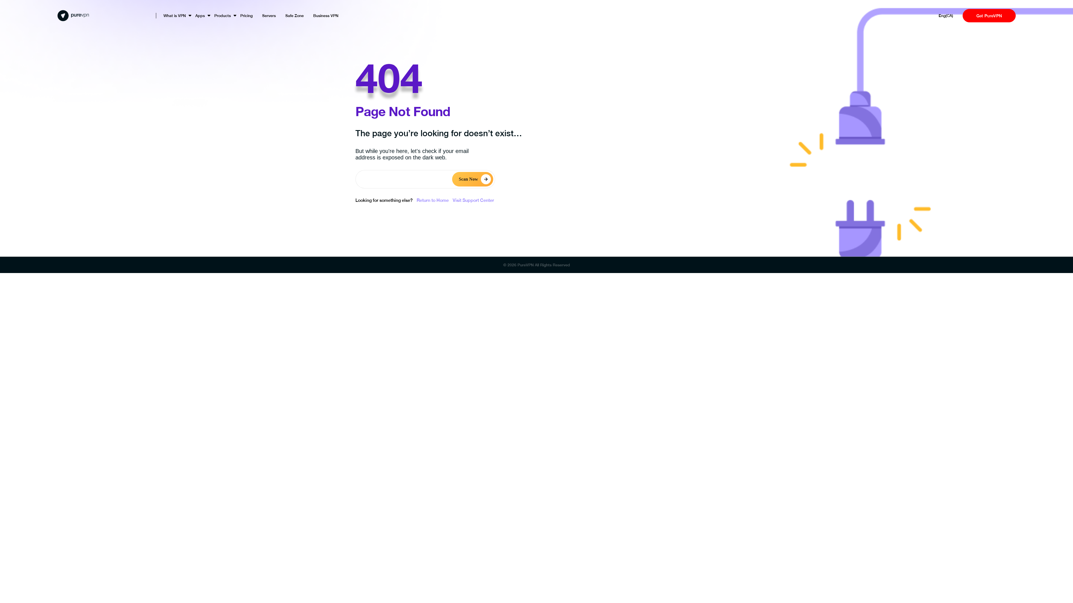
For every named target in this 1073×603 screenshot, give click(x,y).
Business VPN (325, 15)
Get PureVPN (989, 15)
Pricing (246, 15)
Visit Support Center (473, 200)
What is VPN (174, 15)
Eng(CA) (946, 15)
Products (222, 15)
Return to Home (433, 200)
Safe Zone (294, 15)
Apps (200, 15)
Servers (269, 15)
